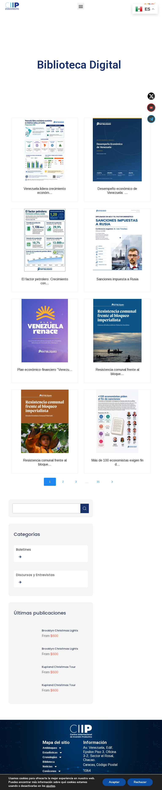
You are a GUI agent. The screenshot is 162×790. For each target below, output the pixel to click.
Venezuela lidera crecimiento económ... (54, 196)
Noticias (48, 766)
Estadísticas (50, 752)
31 (98, 481)
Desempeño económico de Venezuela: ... (126, 196)
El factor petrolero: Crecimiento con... (53, 286)
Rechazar (140, 782)
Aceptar (114, 782)
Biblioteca (49, 761)
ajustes (50, 786)
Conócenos (49, 771)
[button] (80, 6)
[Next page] (112, 481)
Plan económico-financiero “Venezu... (53, 377)
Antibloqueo (50, 747)
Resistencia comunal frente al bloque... (126, 377)
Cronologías (50, 757)
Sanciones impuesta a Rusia (129, 284)
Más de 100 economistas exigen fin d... (126, 467)
